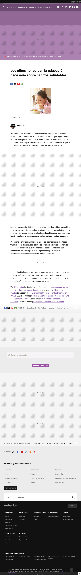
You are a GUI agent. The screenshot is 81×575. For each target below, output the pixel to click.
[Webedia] (76, 1)
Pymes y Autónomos (25, 540)
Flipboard (69, 7)
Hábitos (35, 56)
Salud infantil (31, 308)
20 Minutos (19, 287)
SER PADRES (11, 7)
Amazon (51, 56)
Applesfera (8, 522)
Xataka (7, 516)
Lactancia (58, 470)
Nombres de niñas (38, 443)
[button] (21, 125)
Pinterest (58, 7)
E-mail (22, 84)
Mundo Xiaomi (9, 528)
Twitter (66, 7)
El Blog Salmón (23, 537)
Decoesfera (8, 540)
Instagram (73, 7)
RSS (30, 451)
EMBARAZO (22, 7)
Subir (71, 506)
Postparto (33, 474)
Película (15, 56)
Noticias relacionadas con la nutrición (48, 302)
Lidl (22, 56)
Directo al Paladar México (53, 557)
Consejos (43, 56)
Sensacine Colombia (40, 559)
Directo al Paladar (53, 516)
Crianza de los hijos (37, 478)
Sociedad (8, 483)
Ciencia (59, 56)
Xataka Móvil (8, 519)
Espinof (36, 519)
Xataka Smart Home (11, 525)
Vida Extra (22, 519)
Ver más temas (10, 488)
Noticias (51, 308)
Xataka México (9, 556)
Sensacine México (39, 556)
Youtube (77, 7)
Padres (67, 308)
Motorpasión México (69, 556)
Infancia (59, 308)
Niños (8, 56)
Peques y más (60, 483)
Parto (7, 474)
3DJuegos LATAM (24, 556)
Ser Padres (42, 308)
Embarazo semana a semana (56, 443)
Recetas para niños (11, 478)
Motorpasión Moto (68, 519)
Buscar (73, 497)
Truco (28, 56)
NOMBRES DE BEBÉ (45, 7)
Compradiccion (9, 543)
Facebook (62, 7)
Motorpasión (66, 516)
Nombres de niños (24, 443)
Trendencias (8, 537)
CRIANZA (32, 7)
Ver (41, 365)
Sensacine (37, 516)
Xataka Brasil (9, 559)
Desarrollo (59, 474)
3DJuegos (22, 516)
